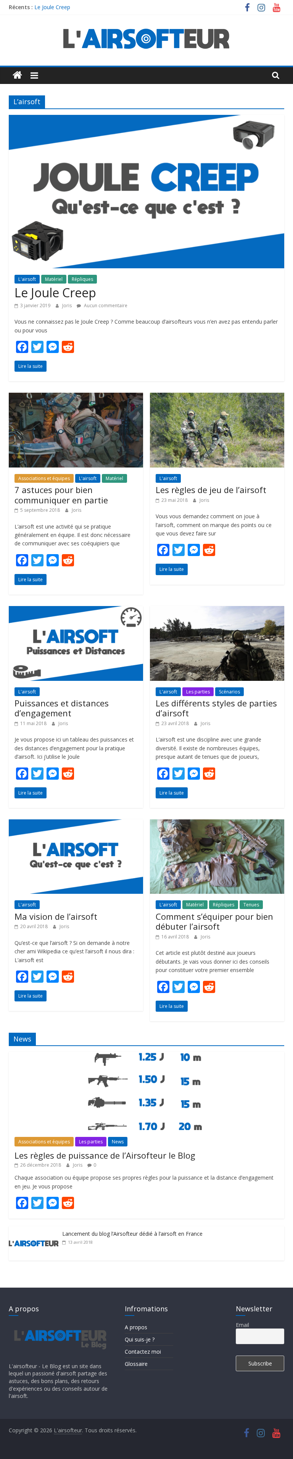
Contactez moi (143, 1351)
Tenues (251, 904)
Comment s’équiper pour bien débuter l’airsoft (214, 921)
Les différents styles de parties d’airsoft (216, 708)
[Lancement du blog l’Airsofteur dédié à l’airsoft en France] (33, 1230)
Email (242, 1324)
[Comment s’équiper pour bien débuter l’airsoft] (217, 824)
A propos (136, 1327)
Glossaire (136, 1363)
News (118, 1141)
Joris (67, 305)
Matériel (54, 279)
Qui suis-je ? (140, 1339)
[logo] (59, 1324)
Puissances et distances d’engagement (61, 708)
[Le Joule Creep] (146, 119)
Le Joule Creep (52, 7)
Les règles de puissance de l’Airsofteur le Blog (104, 1155)
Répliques (82, 279)
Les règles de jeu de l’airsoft (211, 489)
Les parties (198, 691)
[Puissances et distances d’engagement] (76, 610)
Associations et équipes (44, 478)
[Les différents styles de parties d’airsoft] (217, 610)
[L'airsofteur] (17, 75)
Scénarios (229, 691)
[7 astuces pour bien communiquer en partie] (76, 397)
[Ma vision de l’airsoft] (76, 824)
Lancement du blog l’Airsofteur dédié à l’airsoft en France (132, 1233)
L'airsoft (27, 279)
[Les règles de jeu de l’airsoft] (217, 397)
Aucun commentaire (105, 305)
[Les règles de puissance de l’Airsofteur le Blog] (146, 1055)
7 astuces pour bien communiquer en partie (61, 494)
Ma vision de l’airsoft (55, 916)
